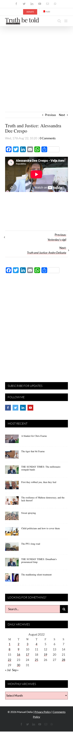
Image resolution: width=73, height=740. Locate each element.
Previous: (57, 237)
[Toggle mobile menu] (66, 21)
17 (27, 654)
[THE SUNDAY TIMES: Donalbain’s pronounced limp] (12, 563)
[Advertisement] (36, 64)
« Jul (8, 670)
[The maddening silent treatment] (12, 578)
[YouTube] (30, 408)
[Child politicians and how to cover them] (12, 532)
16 (18, 654)
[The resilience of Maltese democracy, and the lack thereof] (12, 501)
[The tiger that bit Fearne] (12, 455)
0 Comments (48, 138)
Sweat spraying (28, 512)
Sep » (15, 670)
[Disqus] (36, 325)
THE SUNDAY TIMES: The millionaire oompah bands (40, 468)
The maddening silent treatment (36, 574)
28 (63, 660)
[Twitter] (15, 408)
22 (9, 660)
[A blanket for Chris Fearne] (12, 440)
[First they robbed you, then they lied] (12, 486)
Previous (50, 115)
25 (36, 660)
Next (62, 115)
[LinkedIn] (23, 408)
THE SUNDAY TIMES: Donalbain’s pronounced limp (39, 560)
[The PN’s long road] (12, 547)
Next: (46, 250)
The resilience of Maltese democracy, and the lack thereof (43, 499)
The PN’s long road (30, 543)
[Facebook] (8, 408)
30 (18, 665)
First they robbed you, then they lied (38, 482)
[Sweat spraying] (12, 517)
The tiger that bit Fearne (33, 451)
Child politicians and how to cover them (40, 528)
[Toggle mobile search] (59, 21)
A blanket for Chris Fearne (34, 435)
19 (45, 654)
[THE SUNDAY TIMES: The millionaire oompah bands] (12, 470)
